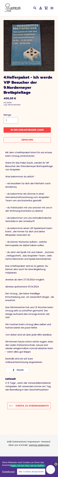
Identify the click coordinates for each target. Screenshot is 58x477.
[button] (17, 370)
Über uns (13, 445)
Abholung (27, 139)
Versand (45, 441)
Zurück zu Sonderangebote (32, 405)
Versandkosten (14, 104)
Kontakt (23, 445)
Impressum (34, 441)
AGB (9, 441)
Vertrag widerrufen (39, 445)
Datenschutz (19, 441)
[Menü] (52, 8)
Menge (7, 114)
